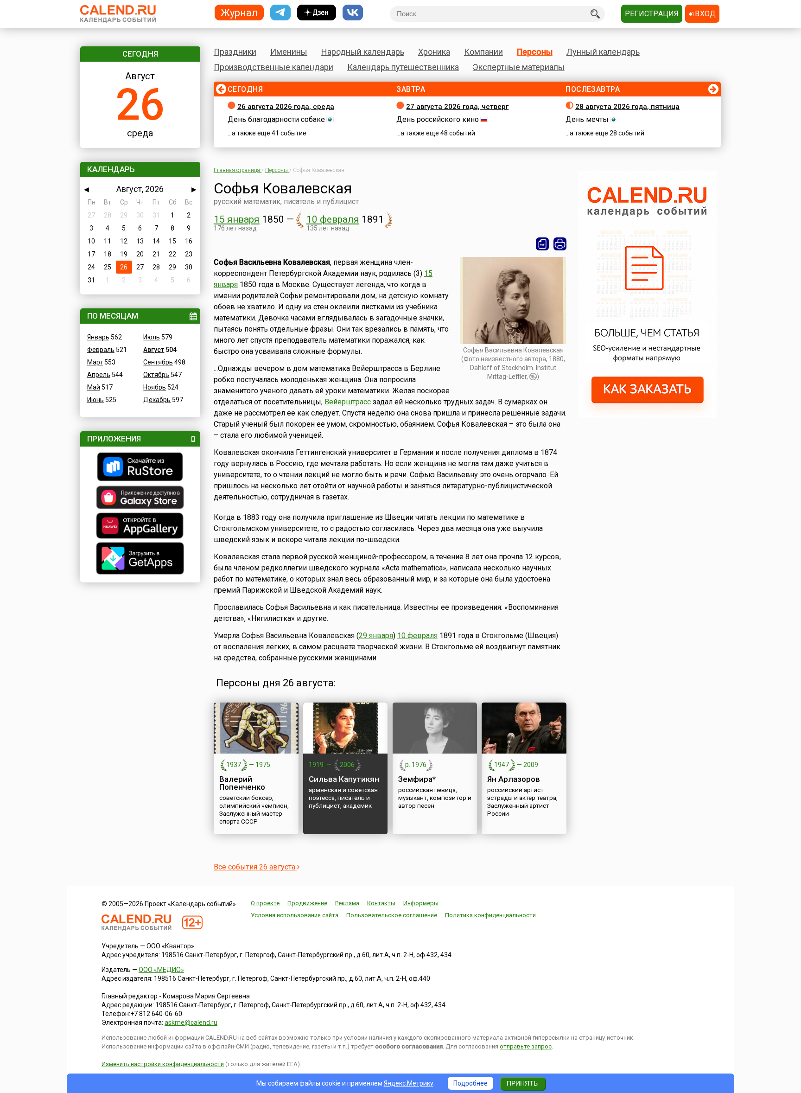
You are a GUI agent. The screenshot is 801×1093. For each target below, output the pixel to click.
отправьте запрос (526, 1046)
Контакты (381, 903)
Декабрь (157, 399)
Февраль (100, 349)
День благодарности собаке (276, 119)
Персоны (535, 52)
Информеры (421, 903)
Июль (151, 337)
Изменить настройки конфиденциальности (163, 1064)
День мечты (587, 119)
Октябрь (156, 374)
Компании (483, 52)
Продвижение (307, 903)
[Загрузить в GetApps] (140, 559)
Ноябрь (154, 387)
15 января (237, 219)
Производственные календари (273, 67)
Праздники (235, 52)
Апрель (98, 374)
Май (93, 387)
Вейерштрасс (347, 401)
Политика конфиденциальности (490, 915)
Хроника (434, 52)
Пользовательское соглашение (391, 915)
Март (95, 362)
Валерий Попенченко (242, 783)
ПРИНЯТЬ (522, 1083)
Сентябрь (158, 362)
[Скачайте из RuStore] (140, 468)
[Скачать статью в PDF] (542, 243)
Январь (98, 337)
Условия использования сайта (294, 915)
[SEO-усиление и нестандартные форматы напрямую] (647, 415)
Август (153, 349)
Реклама (347, 903)
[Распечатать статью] (559, 243)
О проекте (265, 903)
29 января (376, 635)
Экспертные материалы (519, 67)
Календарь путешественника (403, 67)
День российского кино (437, 119)
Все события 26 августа (255, 867)
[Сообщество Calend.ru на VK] (353, 13)
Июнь (95, 399)
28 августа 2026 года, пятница (627, 106)
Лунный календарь (603, 52)
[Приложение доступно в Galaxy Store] (140, 498)
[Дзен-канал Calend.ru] (316, 13)
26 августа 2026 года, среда (285, 106)
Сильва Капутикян (344, 779)
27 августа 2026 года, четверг (457, 106)
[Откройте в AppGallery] (140, 526)
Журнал (239, 12)
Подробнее (470, 1083)
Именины (288, 52)
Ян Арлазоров (513, 779)
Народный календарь (362, 52)
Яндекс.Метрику (408, 1083)
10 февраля (332, 219)
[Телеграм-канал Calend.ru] (280, 13)
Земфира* (417, 779)
